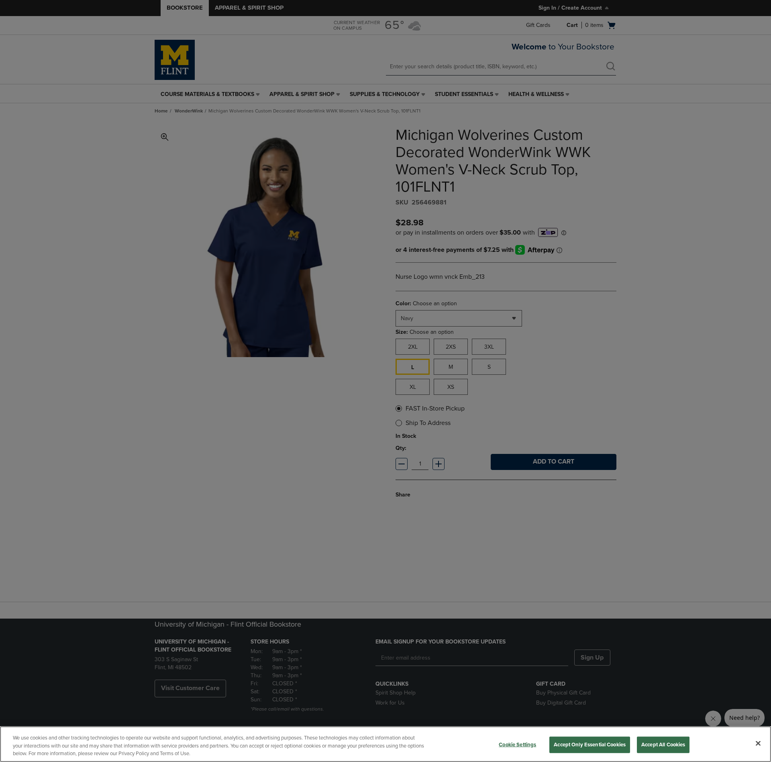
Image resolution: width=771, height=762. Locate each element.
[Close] (758, 743)
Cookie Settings (517, 744)
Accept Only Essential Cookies (590, 744)
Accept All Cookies (663, 744)
